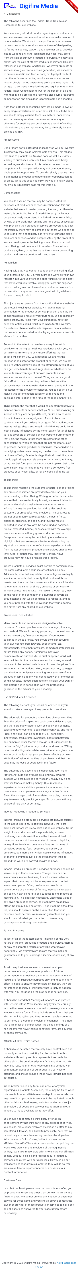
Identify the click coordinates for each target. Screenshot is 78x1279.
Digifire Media (38, 5)
